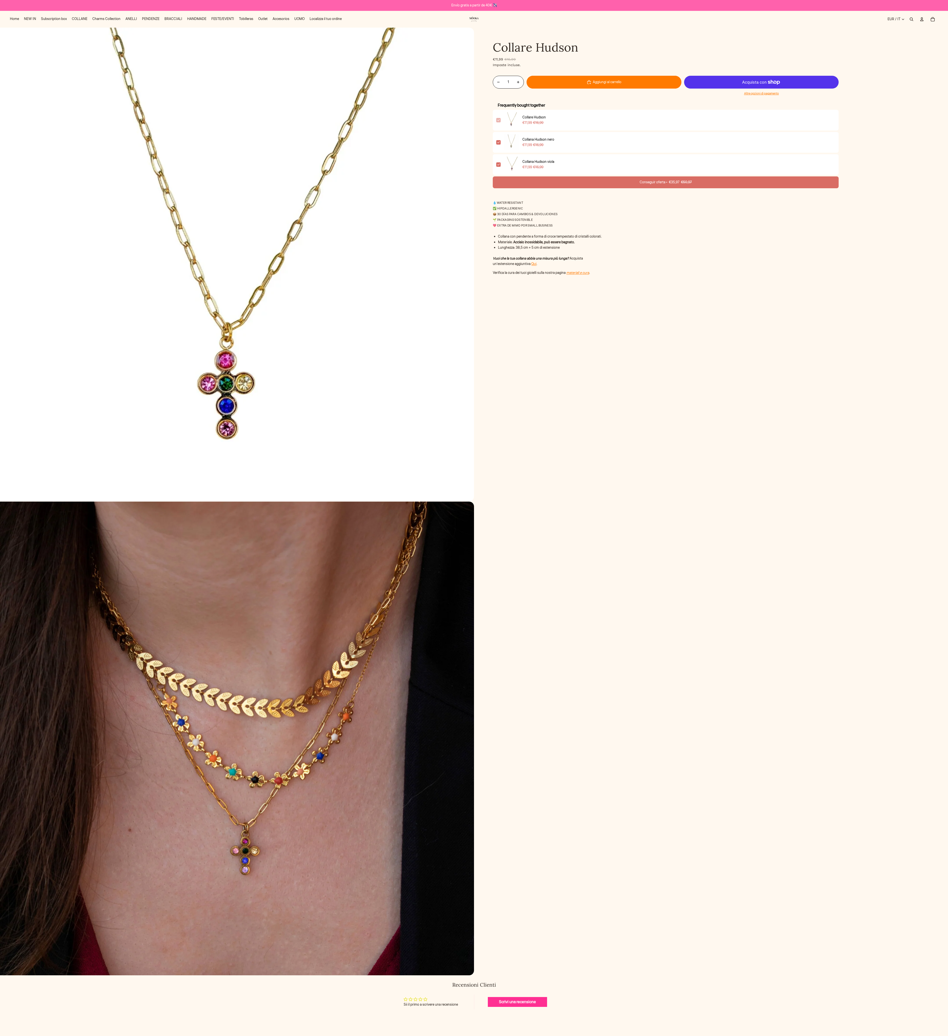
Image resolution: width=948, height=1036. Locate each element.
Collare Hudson (534, 117)
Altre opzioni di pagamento (761, 94)
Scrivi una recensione (517, 1002)
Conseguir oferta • (666, 182)
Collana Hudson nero (538, 139)
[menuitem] (14, 19)
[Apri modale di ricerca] (911, 19)
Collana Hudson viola (538, 161)
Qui (533, 264)
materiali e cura (577, 272)
